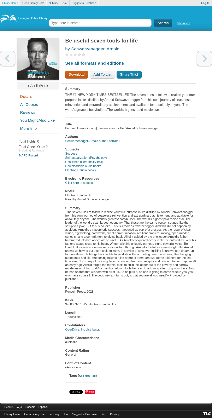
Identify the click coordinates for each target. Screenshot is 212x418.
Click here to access (79, 182)
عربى (19, 406)
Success (71, 153)
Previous (7, 58)
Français (30, 406)
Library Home (10, 3)
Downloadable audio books (83, 166)
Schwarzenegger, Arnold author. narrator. (92, 141)
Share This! (129, 74)
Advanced (183, 23)
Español (43, 406)
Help (103, 414)
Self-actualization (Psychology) (86, 157)
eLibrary (53, 3)
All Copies (29, 104)
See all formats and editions (94, 63)
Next (204, 58)
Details (26, 96)
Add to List (102, 74)
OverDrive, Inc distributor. (82, 329)
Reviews (27, 112)
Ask (65, 3)
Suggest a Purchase (84, 3)
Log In (205, 3)
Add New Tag (87, 375)
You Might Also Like (37, 120)
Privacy (114, 414)
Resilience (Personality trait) (84, 162)
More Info (28, 128)
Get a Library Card (33, 3)
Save (91, 391)
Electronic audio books (80, 170)
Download (77, 74)
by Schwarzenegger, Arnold (92, 48)
